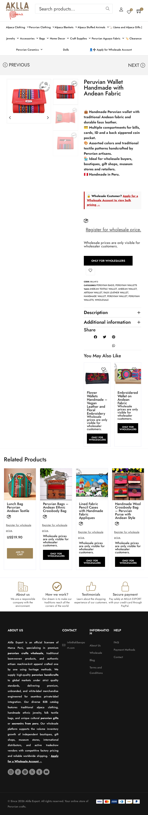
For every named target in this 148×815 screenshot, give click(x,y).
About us (23, 594)
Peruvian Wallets (126, 285)
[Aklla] (17, 6)
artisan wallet (93, 292)
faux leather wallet (115, 292)
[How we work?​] (57, 586)
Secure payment (125, 594)
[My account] (121, 9)
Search (107, 9)
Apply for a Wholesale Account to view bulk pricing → (112, 200)
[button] (10, 117)
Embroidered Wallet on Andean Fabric (128, 398)
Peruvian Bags (105, 285)
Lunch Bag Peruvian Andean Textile (18, 507)
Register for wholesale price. (113, 229)
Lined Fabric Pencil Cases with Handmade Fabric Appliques (91, 510)
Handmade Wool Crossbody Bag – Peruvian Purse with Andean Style (128, 510)
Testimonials (91, 594)
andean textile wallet (103, 289)
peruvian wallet (117, 296)
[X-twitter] (32, 772)
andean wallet (127, 289)
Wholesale (102, 300)
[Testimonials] (91, 586)
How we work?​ (56, 594)
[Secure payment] (125, 586)
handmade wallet (95, 296)
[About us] (23, 586)
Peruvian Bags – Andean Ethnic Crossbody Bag (55, 507)
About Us (15, 630)
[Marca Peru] (16, 15)
